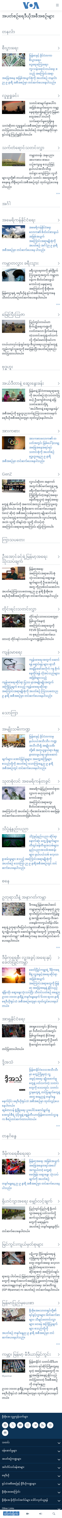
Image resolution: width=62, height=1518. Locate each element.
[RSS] (43, 1425)
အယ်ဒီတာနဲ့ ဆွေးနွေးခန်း (23, 383)
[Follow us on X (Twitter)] (12, 1425)
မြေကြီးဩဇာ (13, 314)
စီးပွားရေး (10, 48)
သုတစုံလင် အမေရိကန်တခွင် (26, 781)
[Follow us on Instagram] (27, 1425)
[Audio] (41, 1514)
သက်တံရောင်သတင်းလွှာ (23, 147)
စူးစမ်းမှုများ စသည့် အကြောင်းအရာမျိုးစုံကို (27, 859)
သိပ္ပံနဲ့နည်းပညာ (15, 829)
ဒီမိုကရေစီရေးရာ (16, 1153)
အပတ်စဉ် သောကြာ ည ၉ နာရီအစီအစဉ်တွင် (27, 863)
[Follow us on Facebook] (5, 1425)
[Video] (28, 1514)
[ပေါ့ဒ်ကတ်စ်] (50, 1425)
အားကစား (11, 431)
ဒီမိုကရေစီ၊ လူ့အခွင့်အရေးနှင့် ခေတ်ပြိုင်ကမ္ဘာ (27, 960)
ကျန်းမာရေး (12, 652)
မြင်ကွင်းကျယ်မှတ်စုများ (22, 1244)
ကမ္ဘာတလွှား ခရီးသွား (20, 263)
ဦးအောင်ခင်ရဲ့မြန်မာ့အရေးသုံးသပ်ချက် (24, 559)
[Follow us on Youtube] (20, 1425)
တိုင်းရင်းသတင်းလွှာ (19, 609)
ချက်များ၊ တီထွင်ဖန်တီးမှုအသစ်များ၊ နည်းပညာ (44, 845)
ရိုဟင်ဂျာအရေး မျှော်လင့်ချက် (27, 1201)
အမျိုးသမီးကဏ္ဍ (16, 729)
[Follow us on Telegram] (35, 1425)
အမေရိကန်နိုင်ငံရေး (18, 220)
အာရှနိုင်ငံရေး (13, 1019)
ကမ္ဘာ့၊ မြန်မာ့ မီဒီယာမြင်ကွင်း (26, 1354)
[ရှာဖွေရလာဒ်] (54, 1514)
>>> (58, 193)
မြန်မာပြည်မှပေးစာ (18, 1303)
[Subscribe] (5, 1432)
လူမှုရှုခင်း (10, 95)
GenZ (7, 474)
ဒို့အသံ (7, 1062)
